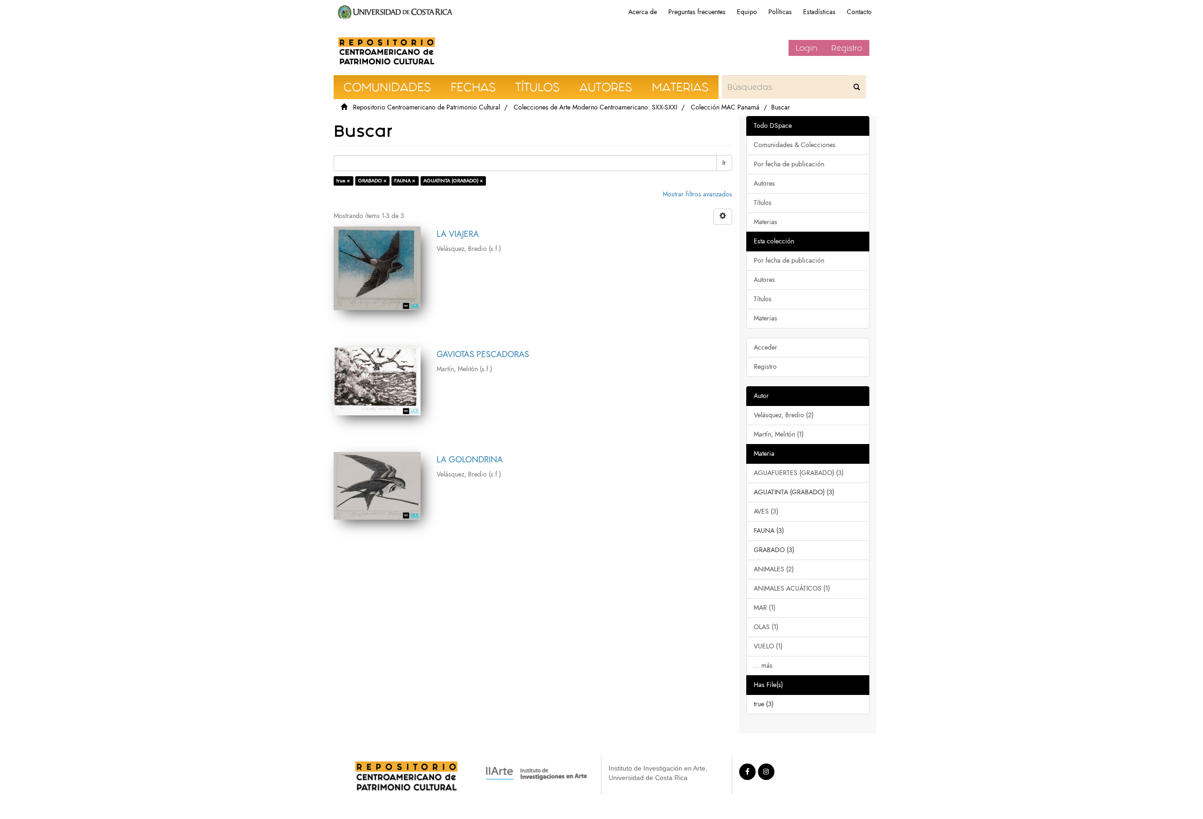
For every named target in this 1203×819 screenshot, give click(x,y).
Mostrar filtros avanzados (697, 194)
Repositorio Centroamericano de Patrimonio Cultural (426, 107)
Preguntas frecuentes (697, 12)
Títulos (763, 202)
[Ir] (856, 87)
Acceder (765, 347)
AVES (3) (766, 511)
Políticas (780, 12)
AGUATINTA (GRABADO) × (453, 180)
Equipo (747, 12)
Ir (724, 162)
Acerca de (642, 12)
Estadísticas (819, 12)
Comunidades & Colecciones (795, 144)
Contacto (859, 12)
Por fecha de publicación (789, 164)
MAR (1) (764, 607)
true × (343, 180)
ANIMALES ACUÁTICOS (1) (792, 588)
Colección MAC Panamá (725, 107)
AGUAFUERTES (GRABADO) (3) (799, 472)
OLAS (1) (766, 627)
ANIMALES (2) (774, 569)
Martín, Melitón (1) (779, 434)
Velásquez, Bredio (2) (783, 415)
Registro (846, 48)
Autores (764, 183)
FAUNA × (404, 180)
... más (763, 665)
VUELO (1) (768, 646)
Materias (765, 222)
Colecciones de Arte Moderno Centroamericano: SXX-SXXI (595, 107)
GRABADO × (372, 180)
